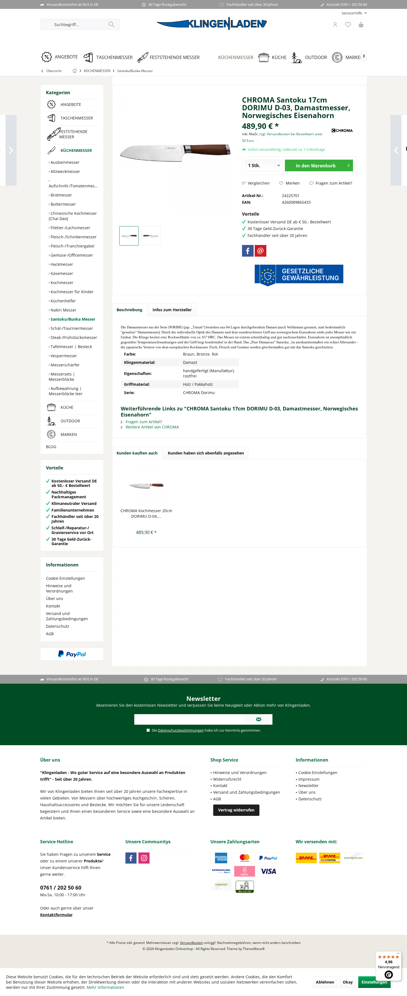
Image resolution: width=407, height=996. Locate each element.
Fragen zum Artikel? (333, 183)
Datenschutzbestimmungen (181, 730)
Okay (348, 982)
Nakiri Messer (63, 310)
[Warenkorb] (361, 24)
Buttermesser (63, 204)
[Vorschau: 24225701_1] (129, 236)
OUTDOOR (70, 420)
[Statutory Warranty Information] (299, 275)
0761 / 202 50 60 (60, 887)
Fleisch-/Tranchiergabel (72, 246)
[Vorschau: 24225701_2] (151, 236)
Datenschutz (57, 626)
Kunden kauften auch (137, 453)
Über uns (54, 598)
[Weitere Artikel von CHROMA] (342, 130)
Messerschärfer (65, 364)
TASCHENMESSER (77, 118)
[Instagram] (144, 858)
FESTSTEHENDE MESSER (73, 134)
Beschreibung (129, 309)
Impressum (309, 779)
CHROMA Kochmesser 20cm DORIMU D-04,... (146, 513)
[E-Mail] (260, 251)
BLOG (51, 446)
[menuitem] (352, 13)
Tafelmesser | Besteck (71, 346)
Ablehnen (325, 982)
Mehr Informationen (105, 987)
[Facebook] (248, 251)
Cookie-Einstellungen (65, 578)
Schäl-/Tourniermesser (71, 328)
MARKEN (69, 434)
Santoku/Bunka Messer (72, 319)
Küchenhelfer (63, 300)
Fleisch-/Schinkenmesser (73, 236)
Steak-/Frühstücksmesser (73, 337)
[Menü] (398, 954)
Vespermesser (63, 355)
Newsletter (308, 785)
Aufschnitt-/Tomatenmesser (73, 185)
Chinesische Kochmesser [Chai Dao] (73, 216)
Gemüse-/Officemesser (71, 255)
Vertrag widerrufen (236, 810)
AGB (50, 633)
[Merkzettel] (348, 24)
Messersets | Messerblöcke (62, 376)
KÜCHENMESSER (76, 150)
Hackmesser (61, 264)
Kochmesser (61, 282)
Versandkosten (191, 942)
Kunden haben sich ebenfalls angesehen (206, 453)
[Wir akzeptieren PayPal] (72, 654)
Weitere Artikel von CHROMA (152, 427)
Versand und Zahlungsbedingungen (67, 616)
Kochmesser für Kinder (72, 291)
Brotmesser (61, 195)
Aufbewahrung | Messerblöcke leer (66, 391)
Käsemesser (61, 273)
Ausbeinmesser (64, 162)
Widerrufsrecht (227, 779)
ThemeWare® (254, 948)
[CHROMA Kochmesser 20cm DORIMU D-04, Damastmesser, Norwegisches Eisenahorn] (146, 485)
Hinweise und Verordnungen (59, 588)
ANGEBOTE (71, 104)
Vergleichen (258, 183)
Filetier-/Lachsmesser (70, 227)
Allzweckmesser (65, 171)
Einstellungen (374, 982)
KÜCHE (67, 407)
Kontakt (53, 606)
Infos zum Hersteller (172, 309)
